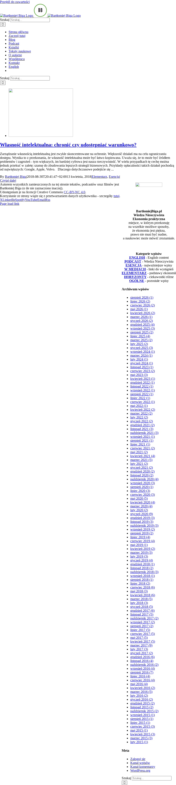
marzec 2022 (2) (141, 413)
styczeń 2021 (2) (141, 467)
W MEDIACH (135, 269)
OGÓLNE (136, 281)
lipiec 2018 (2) (140, 583)
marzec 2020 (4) (141, 506)
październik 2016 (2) (144, 664)
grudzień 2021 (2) (142, 425)
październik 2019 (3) (144, 525)
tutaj (116, 196)
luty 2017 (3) (139, 649)
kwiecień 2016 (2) (142, 688)
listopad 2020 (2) (141, 475)
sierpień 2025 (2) (141, 332)
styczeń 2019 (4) (141, 560)
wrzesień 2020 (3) (142, 483)
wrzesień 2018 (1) (142, 576)
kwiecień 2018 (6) (142, 595)
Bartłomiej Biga (15, 176)
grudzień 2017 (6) (142, 610)
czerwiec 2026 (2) (142, 305)
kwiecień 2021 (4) (142, 456)
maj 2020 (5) (139, 498)
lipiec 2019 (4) (140, 537)
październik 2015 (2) (144, 711)
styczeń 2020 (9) (141, 514)
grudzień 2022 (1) (142, 382)
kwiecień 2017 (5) (142, 641)
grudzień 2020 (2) (142, 471)
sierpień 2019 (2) (141, 533)
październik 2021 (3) (144, 433)
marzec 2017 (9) (141, 645)
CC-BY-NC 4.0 (74, 192)
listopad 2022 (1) (141, 386)
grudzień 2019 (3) (142, 518)
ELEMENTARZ (134, 273)
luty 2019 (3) (139, 556)
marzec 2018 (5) (141, 599)
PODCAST (132, 261)
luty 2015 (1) (139, 742)
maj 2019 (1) (139, 545)
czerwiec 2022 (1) (142, 402)
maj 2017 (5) (139, 637)
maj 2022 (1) (139, 406)
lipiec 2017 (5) (140, 630)
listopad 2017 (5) (141, 614)
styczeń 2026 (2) (141, 321)
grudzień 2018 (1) (142, 564)
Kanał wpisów (140, 763)
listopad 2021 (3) (141, 429)
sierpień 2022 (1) (141, 394)
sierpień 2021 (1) (141, 440)
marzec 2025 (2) (141, 340)
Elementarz (99, 176)
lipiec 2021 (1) (140, 444)
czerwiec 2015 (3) (142, 726)
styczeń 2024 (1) (141, 363)
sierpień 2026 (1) (141, 297)
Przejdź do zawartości (15, 2)
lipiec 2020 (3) (140, 491)
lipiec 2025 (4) (140, 336)
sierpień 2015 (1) (141, 719)
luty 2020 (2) (139, 510)
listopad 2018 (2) (141, 568)
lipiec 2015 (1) (140, 722)
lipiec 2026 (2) (140, 301)
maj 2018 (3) (139, 591)
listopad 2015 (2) (141, 707)
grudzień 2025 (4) (142, 324)
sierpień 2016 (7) (141, 672)
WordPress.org (140, 770)
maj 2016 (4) (139, 684)
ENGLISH (137, 257)
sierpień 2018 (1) (141, 579)
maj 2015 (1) (139, 730)
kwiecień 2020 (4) (142, 502)
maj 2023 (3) (139, 375)
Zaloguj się (137, 759)
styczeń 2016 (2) (141, 699)
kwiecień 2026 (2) (142, 313)
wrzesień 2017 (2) (142, 622)
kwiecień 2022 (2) (142, 409)
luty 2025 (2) (139, 344)
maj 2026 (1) (139, 309)
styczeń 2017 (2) (141, 653)
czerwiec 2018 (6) (142, 587)
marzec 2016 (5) (141, 692)
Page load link (9, 203)
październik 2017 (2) (144, 618)
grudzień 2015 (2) (142, 703)
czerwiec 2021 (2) (142, 448)
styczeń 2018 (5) (141, 607)
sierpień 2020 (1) (141, 487)
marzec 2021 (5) (141, 460)
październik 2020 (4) (144, 479)
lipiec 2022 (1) (140, 398)
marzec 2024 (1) (141, 355)
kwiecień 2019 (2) (142, 549)
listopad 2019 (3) (141, 521)
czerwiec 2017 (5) (142, 634)
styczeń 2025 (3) (141, 348)
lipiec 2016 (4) (140, 676)
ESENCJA (133, 265)
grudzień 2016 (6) (142, 657)
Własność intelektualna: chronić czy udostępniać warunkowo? (68, 145)
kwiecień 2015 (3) (142, 734)
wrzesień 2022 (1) (142, 390)
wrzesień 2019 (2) (142, 529)
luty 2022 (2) (139, 417)
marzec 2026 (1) (141, 317)
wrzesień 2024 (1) (142, 351)
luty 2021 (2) (139, 464)
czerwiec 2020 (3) (142, 494)
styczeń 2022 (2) (141, 421)
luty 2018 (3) (139, 603)
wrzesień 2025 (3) (142, 328)
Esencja (114, 176)
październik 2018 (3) (144, 572)
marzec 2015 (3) (141, 738)
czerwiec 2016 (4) (142, 680)
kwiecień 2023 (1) (142, 378)
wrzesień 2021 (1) (142, 436)
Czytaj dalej (8, 180)
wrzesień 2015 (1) (142, 715)
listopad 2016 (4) (141, 661)
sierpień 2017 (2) (141, 626)
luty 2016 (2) (139, 695)
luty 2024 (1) (139, 359)
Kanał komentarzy (142, 766)
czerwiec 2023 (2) (142, 371)
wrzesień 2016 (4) (142, 668)
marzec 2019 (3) (141, 552)
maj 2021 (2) (139, 452)
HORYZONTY (135, 277)
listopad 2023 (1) (141, 367)
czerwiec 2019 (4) (142, 541)
